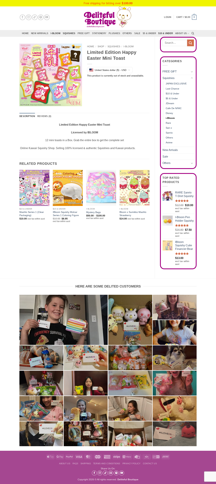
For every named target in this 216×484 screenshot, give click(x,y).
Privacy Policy (132, 463)
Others (127, 33)
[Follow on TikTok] (34, 17)
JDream (170, 103)
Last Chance (172, 88)
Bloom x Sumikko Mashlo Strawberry (132, 214)
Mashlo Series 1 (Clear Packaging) (31, 214)
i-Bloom (55, 33)
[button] (186, 17)
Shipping (85, 463)
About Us (181, 33)
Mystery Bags (93, 212)
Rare (168, 123)
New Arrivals (39, 33)
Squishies (69, 33)
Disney (169, 113)
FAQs (75, 463)
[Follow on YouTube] (47, 17)
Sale (165, 156)
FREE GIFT (84, 33)
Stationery (99, 33)
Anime (169, 142)
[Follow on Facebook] (22, 17)
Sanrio (169, 132)
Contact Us (150, 463)
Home (25, 33)
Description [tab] (27, 116)
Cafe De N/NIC (174, 108)
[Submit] (190, 43)
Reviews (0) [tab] (44, 116)
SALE (137, 33)
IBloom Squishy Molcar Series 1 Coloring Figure (66, 214)
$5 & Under (149, 33)
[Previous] (19, 200)
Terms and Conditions (106, 463)
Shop (101, 46)
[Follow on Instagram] (28, 17)
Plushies (114, 33)
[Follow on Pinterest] (41, 17)
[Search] (193, 33)
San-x (169, 127)
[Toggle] (192, 72)
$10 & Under (165, 33)
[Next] (149, 200)
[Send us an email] (110, 473)
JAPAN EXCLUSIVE (176, 83)
